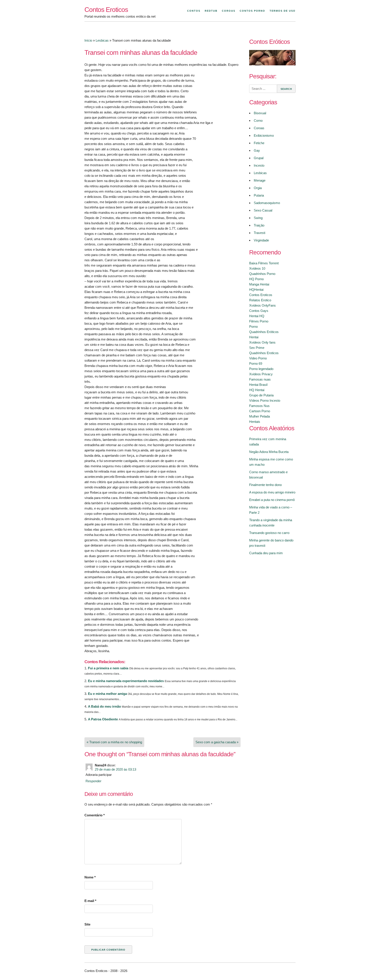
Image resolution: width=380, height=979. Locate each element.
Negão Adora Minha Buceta (269, 452)
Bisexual (260, 113)
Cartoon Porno (259, 411)
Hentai (253, 337)
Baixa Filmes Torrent (264, 263)
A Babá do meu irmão (104, 706)
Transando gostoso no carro (269, 533)
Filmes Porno (258, 321)
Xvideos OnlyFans (262, 305)
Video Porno (258, 358)
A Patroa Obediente (103, 719)
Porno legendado (261, 369)
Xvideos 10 (257, 268)
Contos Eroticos (106, 9)
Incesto (259, 165)
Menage (259, 180)
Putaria (259, 195)
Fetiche (259, 143)
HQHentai (256, 289)
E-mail (90, 901)
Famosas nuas (260, 379)
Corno (258, 120)
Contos (193, 10)
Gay (257, 150)
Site (87, 924)
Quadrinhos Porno (262, 274)
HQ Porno (256, 279)
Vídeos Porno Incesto (264, 400)
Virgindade (261, 240)
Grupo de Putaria (261, 395)
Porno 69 (255, 363)
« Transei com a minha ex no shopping (114, 742)
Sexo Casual (263, 210)
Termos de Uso (283, 10)
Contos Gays (258, 311)
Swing (258, 218)
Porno (253, 326)
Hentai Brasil (258, 384)
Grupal (258, 158)
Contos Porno (252, 10)
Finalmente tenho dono (265, 485)
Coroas (228, 10)
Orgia (258, 188)
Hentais (254, 421)
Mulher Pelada (259, 416)
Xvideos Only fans (262, 342)
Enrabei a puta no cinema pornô (272, 500)
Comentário (94, 815)
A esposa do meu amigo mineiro (272, 492)
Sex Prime (256, 348)
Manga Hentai (259, 284)
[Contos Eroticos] (272, 64)
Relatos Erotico (260, 300)
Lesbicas (102, 40)
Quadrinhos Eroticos (264, 353)
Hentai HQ (256, 316)
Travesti (259, 233)
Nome (90, 877)
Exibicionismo (264, 135)
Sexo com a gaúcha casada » (216, 742)
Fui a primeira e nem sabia (108, 668)
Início (88, 40)
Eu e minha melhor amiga (107, 694)
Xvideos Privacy (261, 374)
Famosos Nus (259, 406)
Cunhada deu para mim (266, 553)
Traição (259, 225)
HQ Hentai (256, 390)
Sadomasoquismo (267, 203)
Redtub (211, 10)
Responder (93, 781)
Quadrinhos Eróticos (264, 332)
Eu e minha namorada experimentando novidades (126, 681)
